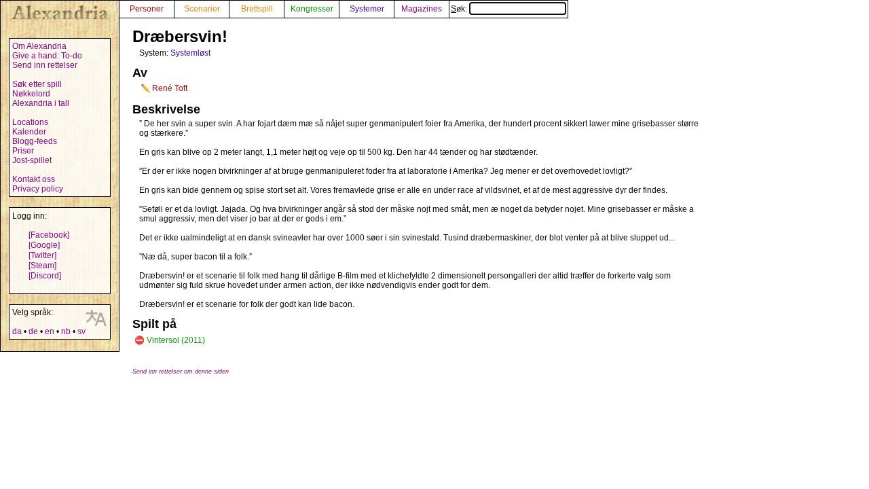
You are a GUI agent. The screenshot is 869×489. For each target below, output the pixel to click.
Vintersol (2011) (176, 340)
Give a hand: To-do (47, 55)
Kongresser (312, 9)
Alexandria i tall (40, 103)
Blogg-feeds (34, 141)
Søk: (460, 9)
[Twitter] (42, 255)
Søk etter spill (37, 84)
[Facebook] (49, 235)
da (17, 331)
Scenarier (202, 9)
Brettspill (257, 9)
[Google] (44, 245)
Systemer (367, 9)
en (49, 331)
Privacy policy (37, 189)
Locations (30, 122)
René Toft (169, 88)
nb (66, 331)
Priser (23, 151)
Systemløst (190, 53)
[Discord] (45, 275)
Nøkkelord (31, 93)
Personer (147, 9)
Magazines (421, 9)
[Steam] (42, 265)
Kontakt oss (33, 179)
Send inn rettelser (44, 65)
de (33, 331)
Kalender (29, 132)
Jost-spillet (32, 160)
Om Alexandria (39, 46)
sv (81, 331)
